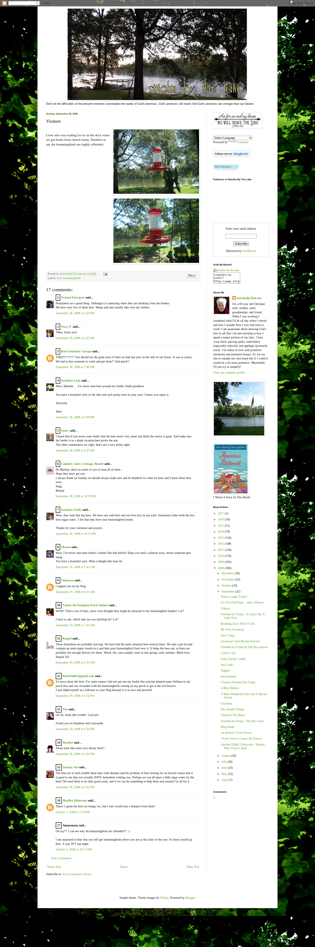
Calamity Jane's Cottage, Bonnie (82, 463)
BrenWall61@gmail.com (78, 676)
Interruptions (228, 676)
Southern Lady (71, 380)
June (225, 767)
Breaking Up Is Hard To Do (238, 623)
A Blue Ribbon (230, 688)
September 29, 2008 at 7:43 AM (75, 625)
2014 (221, 531)
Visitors (225, 608)
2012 (221, 543)
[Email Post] (104, 273)
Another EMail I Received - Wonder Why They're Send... (243, 746)
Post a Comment (61, 858)
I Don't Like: (229, 653)
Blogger (190, 897)
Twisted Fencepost (73, 297)
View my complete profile (229, 372)
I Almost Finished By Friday (238, 682)
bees (59, 278)
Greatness (226, 703)
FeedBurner (249, 251)
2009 (221, 562)
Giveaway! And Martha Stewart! (240, 641)
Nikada (164, 897)
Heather (68, 742)
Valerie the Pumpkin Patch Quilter (85, 605)
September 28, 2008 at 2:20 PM (75, 313)
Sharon (65, 547)
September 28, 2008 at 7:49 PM (75, 367)
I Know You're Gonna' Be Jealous (241, 738)
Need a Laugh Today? (234, 596)
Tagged (225, 670)
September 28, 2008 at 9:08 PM (75, 417)
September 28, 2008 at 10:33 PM (76, 496)
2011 (221, 550)
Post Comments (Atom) (77, 874)
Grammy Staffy (71, 509)
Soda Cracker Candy (233, 659)
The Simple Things (232, 709)
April (225, 780)
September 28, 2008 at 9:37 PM (75, 450)
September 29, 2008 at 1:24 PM (75, 695)
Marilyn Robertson (75, 800)
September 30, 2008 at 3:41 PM (75, 787)
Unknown (67, 580)
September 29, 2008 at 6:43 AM (75, 592)
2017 (221, 513)
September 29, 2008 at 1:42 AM (75, 567)
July (224, 761)
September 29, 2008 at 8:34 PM (75, 729)
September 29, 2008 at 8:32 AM (75, 662)
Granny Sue (70, 767)
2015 (221, 525)
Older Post (192, 866)
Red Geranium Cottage (76, 351)
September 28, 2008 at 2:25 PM (75, 338)
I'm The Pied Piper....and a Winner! (242, 602)
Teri (65, 709)
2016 (221, 519)
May (225, 774)
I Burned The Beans (233, 715)
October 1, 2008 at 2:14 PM (73, 812)
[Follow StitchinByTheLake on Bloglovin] (231, 156)
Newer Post (54, 866)
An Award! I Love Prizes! (236, 732)
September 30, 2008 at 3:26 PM (75, 754)
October (227, 585)
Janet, (65, 430)
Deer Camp (227, 635)
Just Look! (227, 664)
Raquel (67, 638)
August (226, 755)
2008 (221, 568)
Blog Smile (227, 727)
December (228, 573)
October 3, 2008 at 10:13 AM (74, 849)
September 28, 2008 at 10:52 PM (76, 533)
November (228, 579)
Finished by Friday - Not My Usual (242, 721)
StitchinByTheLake (71, 273)
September (228, 591)
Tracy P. (66, 326)
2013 (221, 537)
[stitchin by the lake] (226, 270)
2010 (221, 556)
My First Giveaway (232, 629)
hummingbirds (71, 278)
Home (124, 866)
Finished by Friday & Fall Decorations (244, 647)
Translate (242, 142)
